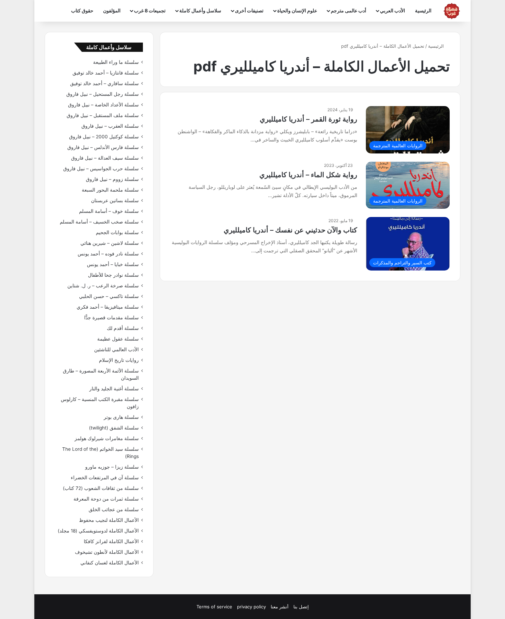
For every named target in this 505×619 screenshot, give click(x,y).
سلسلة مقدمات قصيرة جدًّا (111, 317)
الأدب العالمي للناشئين (116, 349)
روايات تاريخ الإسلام (119, 360)
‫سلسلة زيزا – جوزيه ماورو (112, 467)
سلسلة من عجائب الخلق (114, 509)
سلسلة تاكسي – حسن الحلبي (109, 296)
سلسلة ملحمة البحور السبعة (110, 190)
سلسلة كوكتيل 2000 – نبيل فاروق (104, 136)
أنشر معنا (280, 606)
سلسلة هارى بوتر (121, 417)
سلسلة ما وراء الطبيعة (116, 62)
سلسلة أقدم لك (123, 328)
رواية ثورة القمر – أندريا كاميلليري (308, 119)
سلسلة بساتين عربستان (115, 200)
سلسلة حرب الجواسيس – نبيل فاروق (101, 168)
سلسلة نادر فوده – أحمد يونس (108, 253)
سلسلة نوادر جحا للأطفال (113, 275)
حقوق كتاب (82, 10)
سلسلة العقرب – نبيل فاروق (110, 126)
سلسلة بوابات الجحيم (117, 232)
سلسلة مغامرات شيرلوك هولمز (107, 438)
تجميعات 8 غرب (150, 10)
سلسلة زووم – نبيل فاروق (112, 179)
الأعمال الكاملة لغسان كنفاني (109, 562)
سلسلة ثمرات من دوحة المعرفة (106, 499)
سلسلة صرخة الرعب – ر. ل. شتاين (103, 285)
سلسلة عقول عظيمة (118, 339)
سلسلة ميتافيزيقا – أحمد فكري (108, 307)
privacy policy (251, 606)
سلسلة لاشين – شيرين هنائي (109, 243)
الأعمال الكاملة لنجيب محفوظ (109, 520)
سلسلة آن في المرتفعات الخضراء (105, 477)
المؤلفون (112, 10)
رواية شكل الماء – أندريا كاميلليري (308, 175)
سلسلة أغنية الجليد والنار (114, 388)
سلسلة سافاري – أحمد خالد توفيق (104, 83)
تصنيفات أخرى (249, 10)
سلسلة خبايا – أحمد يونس (113, 264)
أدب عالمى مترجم (348, 10)
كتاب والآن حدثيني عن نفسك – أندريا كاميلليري (290, 230)
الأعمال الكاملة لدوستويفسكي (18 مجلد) (98, 531)
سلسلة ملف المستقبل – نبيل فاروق (103, 115)
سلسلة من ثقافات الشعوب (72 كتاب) (101, 488)
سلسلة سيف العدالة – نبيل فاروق (105, 158)
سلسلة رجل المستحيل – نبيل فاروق (102, 94)
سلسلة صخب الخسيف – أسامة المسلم (99, 222)
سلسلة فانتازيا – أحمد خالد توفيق (105, 73)
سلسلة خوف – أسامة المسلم (109, 211)
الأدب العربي (392, 10)
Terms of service (214, 606)
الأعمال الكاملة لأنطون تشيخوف (107, 552)
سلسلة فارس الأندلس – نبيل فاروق (103, 147)
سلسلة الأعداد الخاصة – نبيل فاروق (103, 104)
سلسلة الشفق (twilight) (114, 428)
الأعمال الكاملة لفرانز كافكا (111, 541)
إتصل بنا (301, 606)
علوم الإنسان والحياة (297, 10)
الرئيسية (423, 10)
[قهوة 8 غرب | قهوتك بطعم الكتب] (451, 11)
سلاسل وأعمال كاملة (200, 10)
